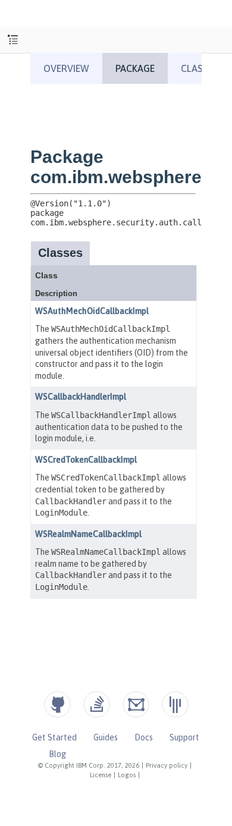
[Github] (57, 704)
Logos (127, 774)
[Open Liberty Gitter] (175, 704)
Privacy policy (166, 765)
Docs (143, 737)
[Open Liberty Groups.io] (136, 704)
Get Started (54, 737)
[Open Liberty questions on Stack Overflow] (96, 704)
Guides (105, 737)
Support (184, 737)
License (100, 774)
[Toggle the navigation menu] (13, 40)
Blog (57, 754)
